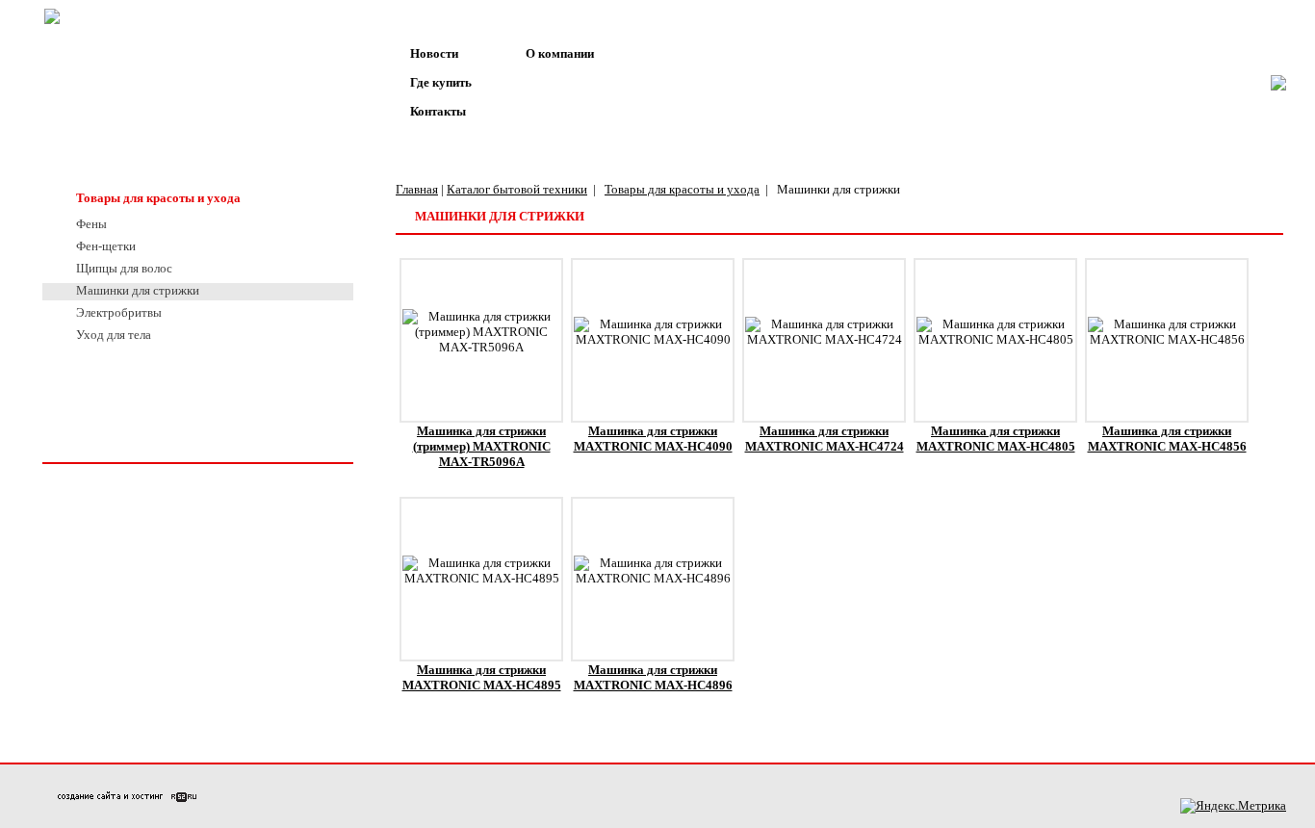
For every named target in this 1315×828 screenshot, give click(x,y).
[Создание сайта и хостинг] (127, 797)
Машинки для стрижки (137, 290)
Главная (417, 189)
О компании (560, 53)
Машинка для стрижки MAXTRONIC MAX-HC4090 (653, 438)
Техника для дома (127, 140)
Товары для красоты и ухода (158, 198)
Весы (91, 82)
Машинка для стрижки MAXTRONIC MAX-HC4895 (481, 677)
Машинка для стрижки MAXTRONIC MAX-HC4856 (1167, 438)
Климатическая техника (144, 169)
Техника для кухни (130, 111)
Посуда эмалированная (142, 388)
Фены (91, 224)
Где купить (441, 82)
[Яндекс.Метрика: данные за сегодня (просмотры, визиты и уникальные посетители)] (1233, 806)
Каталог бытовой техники (517, 189)
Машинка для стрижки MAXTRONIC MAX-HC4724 (824, 438)
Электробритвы (119, 312)
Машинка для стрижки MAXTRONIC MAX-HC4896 (653, 677)
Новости (434, 53)
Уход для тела (113, 334)
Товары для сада (124, 359)
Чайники (101, 53)
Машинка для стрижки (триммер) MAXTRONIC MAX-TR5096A (482, 446)
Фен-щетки (106, 246)
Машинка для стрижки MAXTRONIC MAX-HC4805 (995, 438)
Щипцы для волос (124, 268)
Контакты (438, 111)
